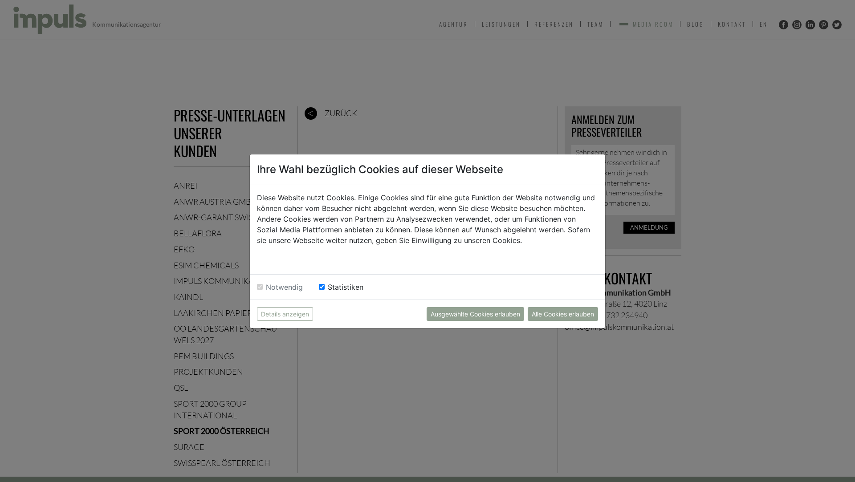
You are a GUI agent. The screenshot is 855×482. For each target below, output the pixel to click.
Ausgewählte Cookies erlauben (475, 314)
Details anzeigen (285, 314)
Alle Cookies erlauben (563, 314)
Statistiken (345, 287)
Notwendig (284, 287)
